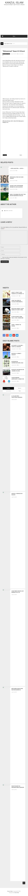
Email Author (9, 210)
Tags (20, 390)
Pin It (21, 155)
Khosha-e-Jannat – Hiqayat (17, 354)
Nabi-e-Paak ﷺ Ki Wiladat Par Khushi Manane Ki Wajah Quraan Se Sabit (18, 195)
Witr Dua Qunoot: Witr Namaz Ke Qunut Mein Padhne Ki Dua (18, 309)
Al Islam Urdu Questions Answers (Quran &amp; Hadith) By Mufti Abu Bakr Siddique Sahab (17, 396)
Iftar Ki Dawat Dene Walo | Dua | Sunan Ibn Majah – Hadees (17, 317)
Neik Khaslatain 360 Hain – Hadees (17, 177)
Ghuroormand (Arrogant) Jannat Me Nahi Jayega (18, 378)
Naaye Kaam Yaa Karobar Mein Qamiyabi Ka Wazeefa (18, 787)
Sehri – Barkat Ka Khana (16, 325)
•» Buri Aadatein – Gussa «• (17, 168)
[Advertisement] (14, 19)
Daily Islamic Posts (8, 43)
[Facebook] (4, 335)
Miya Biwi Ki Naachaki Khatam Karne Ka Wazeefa (17, 689)
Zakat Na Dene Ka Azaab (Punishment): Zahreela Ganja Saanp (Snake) (17, 301)
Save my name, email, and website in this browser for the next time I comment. (14, 258)
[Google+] (7, 335)
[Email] (17, 335)
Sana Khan (16, 892)
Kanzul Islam (14, 2)
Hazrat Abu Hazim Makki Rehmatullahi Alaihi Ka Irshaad (16, 186)
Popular (8, 388)
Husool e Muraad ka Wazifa (17, 494)
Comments (8, 390)
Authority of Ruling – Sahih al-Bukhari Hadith (18, 346)
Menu (14, 36)
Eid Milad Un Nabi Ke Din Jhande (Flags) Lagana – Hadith (18, 370)
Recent (19, 388)
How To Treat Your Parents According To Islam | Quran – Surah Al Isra (18, 293)
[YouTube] (14, 335)
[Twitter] (10, 335)
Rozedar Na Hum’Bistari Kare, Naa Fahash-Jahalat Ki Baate (17, 362)
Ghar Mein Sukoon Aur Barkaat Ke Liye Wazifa (18, 591)
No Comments (20, 53)
